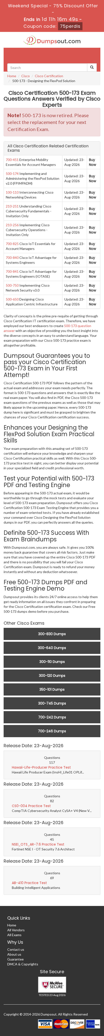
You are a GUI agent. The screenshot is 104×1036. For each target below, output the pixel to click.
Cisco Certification (49, 76)
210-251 (12, 206)
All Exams (14, 935)
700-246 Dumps (52, 731)
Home (11, 76)
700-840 (12, 257)
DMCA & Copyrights (22, 964)
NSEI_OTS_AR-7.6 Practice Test (38, 844)
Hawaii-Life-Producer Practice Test (41, 767)
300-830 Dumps (52, 633)
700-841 (12, 271)
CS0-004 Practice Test (31, 805)
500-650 (12, 299)
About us (14, 954)
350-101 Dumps (52, 689)
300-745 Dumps (52, 703)
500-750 (12, 285)
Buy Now (92, 162)
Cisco (25, 76)
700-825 (12, 244)
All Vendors (16, 930)
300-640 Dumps (52, 647)
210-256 (12, 225)
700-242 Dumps (52, 717)
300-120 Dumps (52, 675)
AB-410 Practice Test (29, 882)
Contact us (15, 949)
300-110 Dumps (52, 661)
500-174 (12, 173)
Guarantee (15, 959)
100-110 (12, 192)
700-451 (12, 160)
